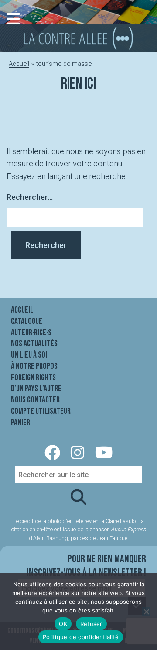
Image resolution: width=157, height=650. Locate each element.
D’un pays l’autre (36, 388)
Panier (20, 422)
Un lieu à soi (29, 355)
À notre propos (34, 366)
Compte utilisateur (41, 411)
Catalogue (26, 321)
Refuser (91, 623)
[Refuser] (146, 611)
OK (63, 623)
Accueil (19, 64)
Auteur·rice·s (31, 332)
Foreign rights (33, 377)
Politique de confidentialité (81, 636)
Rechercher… (30, 197)
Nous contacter (35, 400)
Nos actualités (34, 343)
